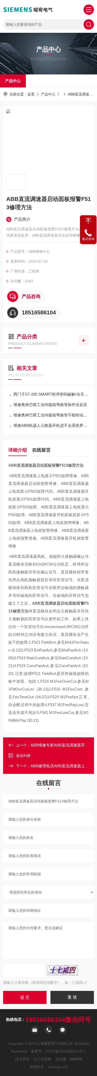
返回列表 (23, 756)
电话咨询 (88, 239)
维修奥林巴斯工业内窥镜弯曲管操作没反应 (50, 404)
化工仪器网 (42, 1059)
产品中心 (13, 81)
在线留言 (41, 450)
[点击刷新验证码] (62, 970)
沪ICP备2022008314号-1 (65, 1051)
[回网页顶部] (88, 221)
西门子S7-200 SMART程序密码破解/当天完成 (51, 394)
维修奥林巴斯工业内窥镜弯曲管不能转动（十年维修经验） (51, 415)
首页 (31, 94)
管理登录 (36, 1067)
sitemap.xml (58, 1067)
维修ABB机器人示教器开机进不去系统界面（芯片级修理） (51, 425)
